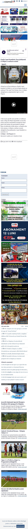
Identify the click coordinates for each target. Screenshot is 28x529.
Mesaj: (3, 187)
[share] (1, 172)
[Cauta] (12, 1)
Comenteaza (5, 194)
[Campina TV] (8, 1)
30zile (26, 326)
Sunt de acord (20, 526)
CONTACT (24, 1)
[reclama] (5, 14)
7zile (22, 326)
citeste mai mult (22, 409)
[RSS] (19, 1)
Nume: (3, 178)
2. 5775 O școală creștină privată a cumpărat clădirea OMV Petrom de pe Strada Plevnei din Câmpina (13, 336)
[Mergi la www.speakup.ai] (25, 49)
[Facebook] (17, 1)
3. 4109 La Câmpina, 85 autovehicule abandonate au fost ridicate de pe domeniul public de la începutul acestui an (13, 343)
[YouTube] (14, 1)
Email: (3, 183)
